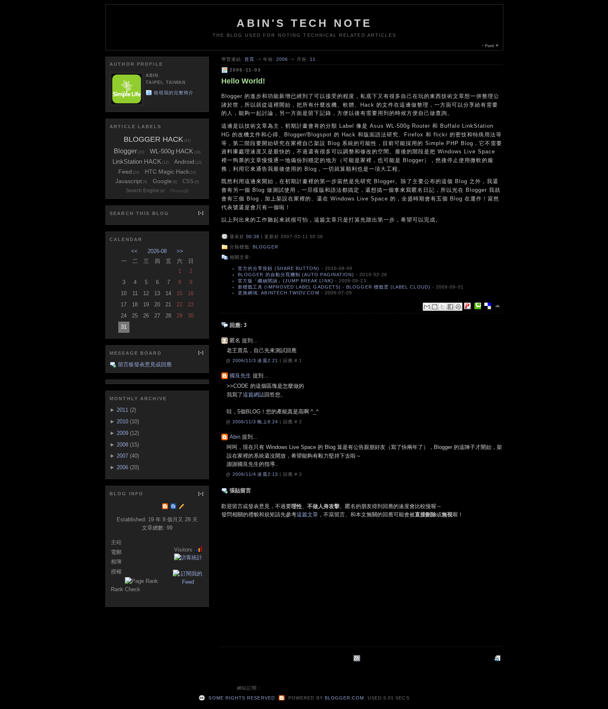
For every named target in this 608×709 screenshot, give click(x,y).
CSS (188, 181)
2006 (282, 59)
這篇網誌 (253, 395)
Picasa (177, 190)
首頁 (249, 59)
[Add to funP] (469, 306)
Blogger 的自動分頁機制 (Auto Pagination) (296, 274)
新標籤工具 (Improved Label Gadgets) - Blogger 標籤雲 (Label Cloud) (334, 286)
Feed (125, 171)
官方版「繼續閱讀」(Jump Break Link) (285, 280)
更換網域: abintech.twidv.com (278, 292)
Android (184, 161)
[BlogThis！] (435, 307)
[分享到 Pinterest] (458, 307)
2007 (122, 456)
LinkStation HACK (137, 161)
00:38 (252, 236)
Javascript (128, 181)
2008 (122, 445)
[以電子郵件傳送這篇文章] (427, 307)
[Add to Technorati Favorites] (479, 306)
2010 (122, 421)
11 (313, 59)
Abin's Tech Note (304, 23)
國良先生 (240, 375)
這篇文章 (307, 514)
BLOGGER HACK (153, 139)
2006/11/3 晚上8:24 (256, 421)
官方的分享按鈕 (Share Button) (278, 268)
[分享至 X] (442, 307)
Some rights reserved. (241, 697)
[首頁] (358, 658)
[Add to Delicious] (489, 306)
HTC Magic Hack (167, 171)
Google (162, 181)
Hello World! (243, 81)
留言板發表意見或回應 (145, 364)
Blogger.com (344, 697)
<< (134, 251)
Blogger (265, 246)
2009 (122, 433)
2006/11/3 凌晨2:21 (256, 360)
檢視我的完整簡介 (174, 92)
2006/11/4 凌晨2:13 (256, 474)
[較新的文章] (498, 658)
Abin (235, 437)
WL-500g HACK (171, 151)
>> (180, 251)
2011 (122, 410)
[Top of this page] (498, 306)
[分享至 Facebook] (450, 307)
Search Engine (142, 190)
